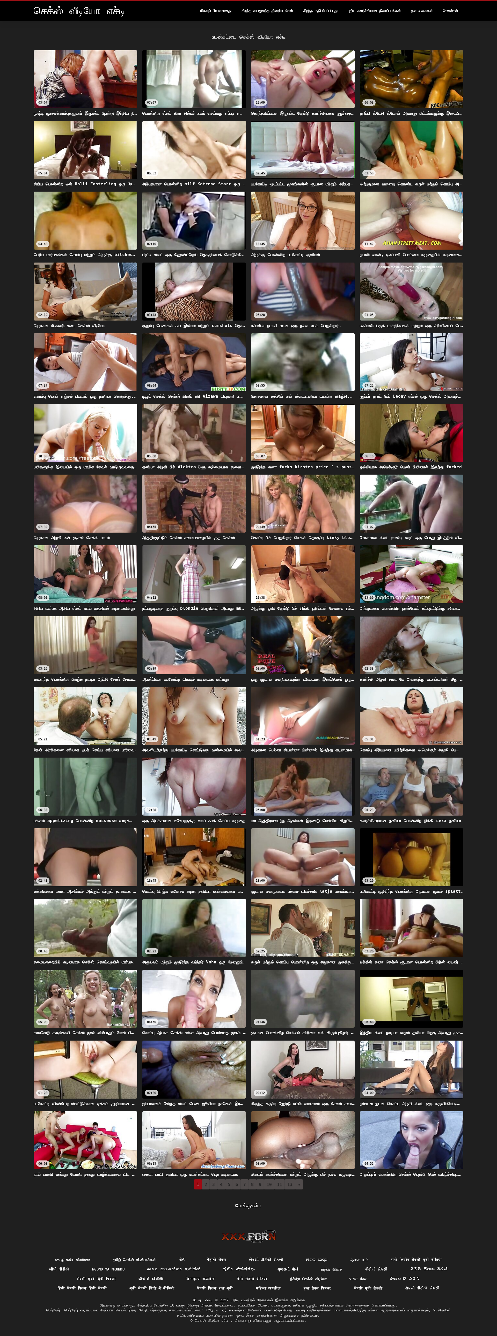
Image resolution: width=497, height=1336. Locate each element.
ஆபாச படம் (359, 1260)
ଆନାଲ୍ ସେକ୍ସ (316, 1260)
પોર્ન (182, 1260)
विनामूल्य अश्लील (200, 1279)
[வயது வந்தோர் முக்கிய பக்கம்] (248, 1236)
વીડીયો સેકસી (376, 1269)
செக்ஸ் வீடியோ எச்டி (213, 1320)
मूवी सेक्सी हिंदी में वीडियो (152, 1288)
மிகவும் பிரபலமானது (215, 11)
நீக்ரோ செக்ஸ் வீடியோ (308, 1279)
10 (269, 1184)
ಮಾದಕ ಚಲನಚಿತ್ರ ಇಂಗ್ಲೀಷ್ (173, 1269)
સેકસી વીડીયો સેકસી (266, 1260)
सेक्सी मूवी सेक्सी (368, 1288)
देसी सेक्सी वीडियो (252, 1279)
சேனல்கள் (450, 11)
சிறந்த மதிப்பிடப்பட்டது (320, 11)
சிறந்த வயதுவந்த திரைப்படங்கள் (267, 11)
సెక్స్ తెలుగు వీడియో (429, 1269)
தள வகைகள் (422, 11)
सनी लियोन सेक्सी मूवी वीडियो (416, 1260)
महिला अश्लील (268, 1288)
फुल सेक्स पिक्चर (317, 1288)
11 (279, 1184)
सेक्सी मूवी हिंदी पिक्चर (96, 1279)
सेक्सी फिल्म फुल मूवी (215, 1288)
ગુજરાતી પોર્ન (287, 1269)
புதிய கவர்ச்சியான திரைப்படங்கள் (374, 11)
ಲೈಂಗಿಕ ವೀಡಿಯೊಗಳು (238, 1269)
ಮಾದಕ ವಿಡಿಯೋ (151, 1279)
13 (290, 1184)
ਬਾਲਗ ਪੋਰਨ (358, 1279)
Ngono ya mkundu (108, 1269)
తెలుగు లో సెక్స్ (405, 1279)
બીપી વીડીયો (59, 1269)
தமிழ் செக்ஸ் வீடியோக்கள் (134, 1260)
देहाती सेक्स (216, 1260)
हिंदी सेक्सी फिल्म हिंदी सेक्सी (82, 1288)
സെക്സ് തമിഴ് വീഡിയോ (72, 1260)
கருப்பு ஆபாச (331, 1269)
